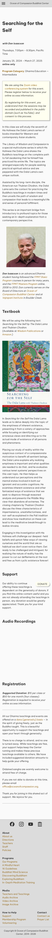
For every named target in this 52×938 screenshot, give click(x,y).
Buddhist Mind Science (15, 872)
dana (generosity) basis (29, 719)
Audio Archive (10, 897)
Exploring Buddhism (13, 879)
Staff (5, 846)
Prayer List (43, 919)
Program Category (13, 71)
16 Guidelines (9, 868)
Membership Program (14, 919)
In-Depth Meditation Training (18, 882)
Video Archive (10, 900)
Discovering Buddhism (14, 875)
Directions (8, 839)
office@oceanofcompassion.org (20, 786)
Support (6, 915)
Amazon (6, 334)
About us (7, 836)
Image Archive (10, 904)
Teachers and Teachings (15, 894)
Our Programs (9, 861)
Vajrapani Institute (12, 297)
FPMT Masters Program (24, 283)
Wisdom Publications (29, 330)
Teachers (7, 843)
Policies (6, 850)
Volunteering (9, 922)
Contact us (43, 915)
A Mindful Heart (11, 865)
